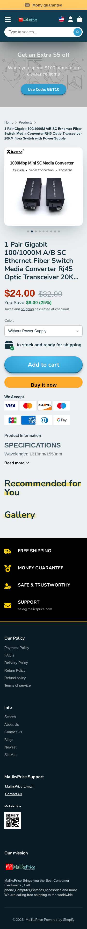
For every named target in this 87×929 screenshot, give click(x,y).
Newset (10, 747)
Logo (30, 19)
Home (9, 122)
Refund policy (15, 678)
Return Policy (15, 670)
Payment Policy (16, 648)
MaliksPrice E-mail (19, 786)
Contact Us (13, 732)
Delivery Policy (16, 663)
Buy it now (44, 385)
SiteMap (10, 755)
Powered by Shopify (59, 920)
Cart (80, 19)
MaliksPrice (34, 920)
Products (25, 122)
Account (70, 19)
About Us (11, 724)
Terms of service (17, 685)
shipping (27, 309)
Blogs (8, 740)
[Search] (77, 32)
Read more (14, 463)
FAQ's (9, 655)
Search (10, 717)
